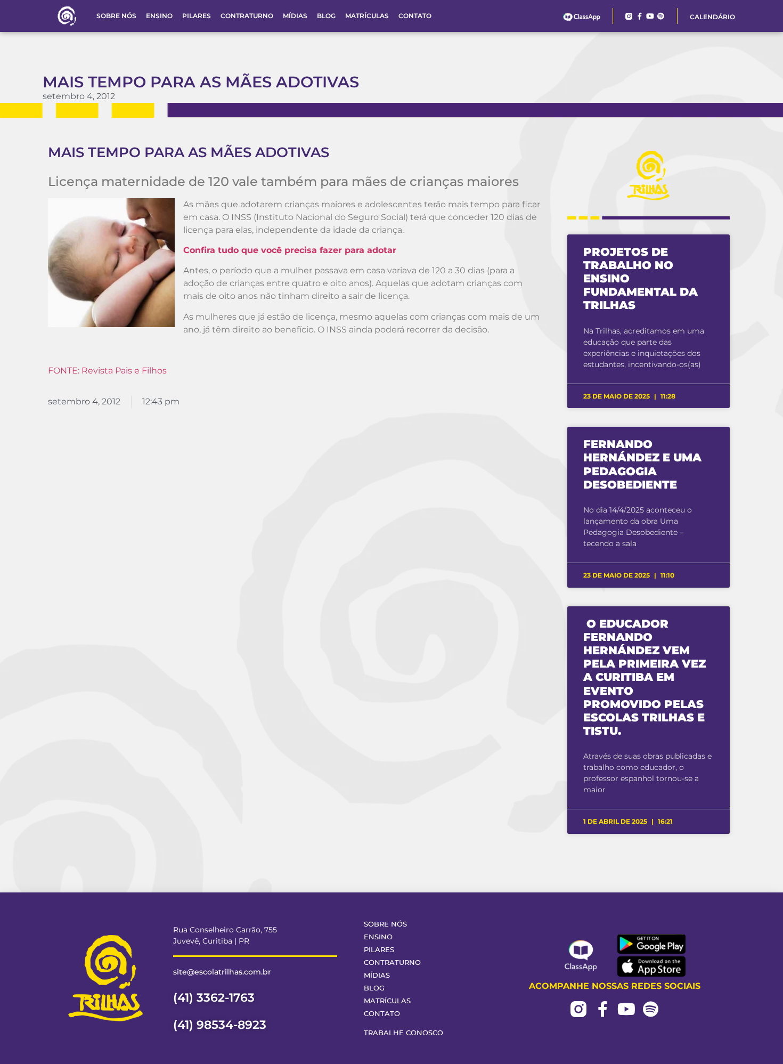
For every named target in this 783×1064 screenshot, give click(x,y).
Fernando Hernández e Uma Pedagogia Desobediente (642, 464)
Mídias (295, 16)
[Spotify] (660, 16)
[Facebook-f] (639, 16)
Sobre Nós (116, 16)
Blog (326, 16)
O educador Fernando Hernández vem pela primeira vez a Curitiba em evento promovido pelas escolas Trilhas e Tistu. (644, 677)
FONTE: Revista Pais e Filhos (107, 371)
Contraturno (247, 16)
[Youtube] (650, 16)
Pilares (196, 16)
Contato (414, 16)
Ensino (159, 16)
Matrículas (367, 16)
